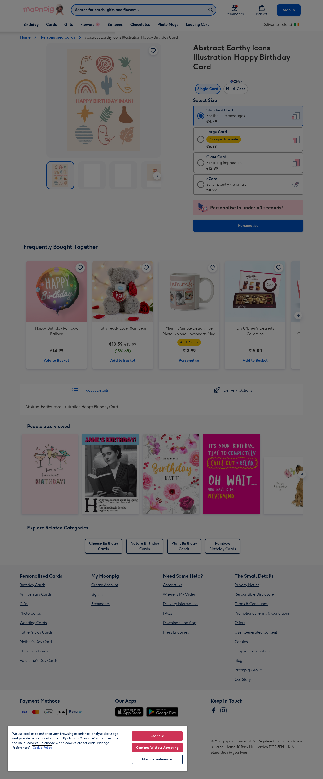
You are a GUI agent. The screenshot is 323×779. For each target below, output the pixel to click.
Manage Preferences (157, 759)
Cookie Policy (42, 747)
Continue (157, 736)
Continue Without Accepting (157, 747)
